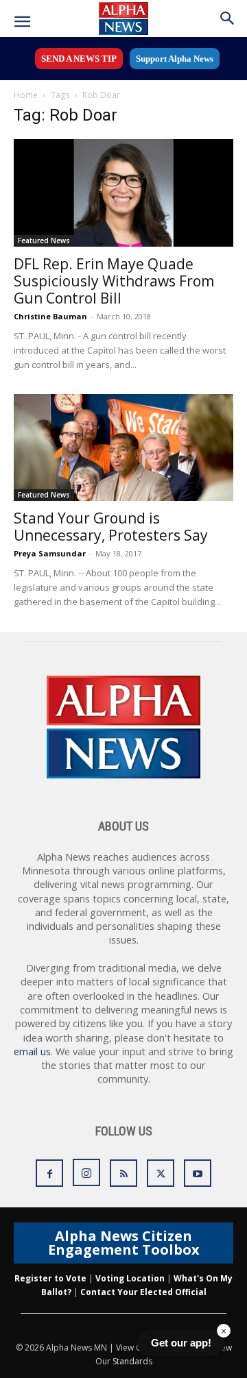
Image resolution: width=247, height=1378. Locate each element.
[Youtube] (197, 1173)
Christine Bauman (50, 316)
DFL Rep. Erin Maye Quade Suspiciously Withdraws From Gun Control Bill (114, 281)
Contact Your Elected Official (143, 1292)
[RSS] (123, 1173)
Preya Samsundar (50, 553)
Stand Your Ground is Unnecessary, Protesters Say (111, 526)
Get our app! (181, 1343)
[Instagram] (86, 1172)
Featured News (44, 240)
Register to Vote (50, 1278)
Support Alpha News (174, 58)
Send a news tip (79, 58)
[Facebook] (49, 1173)
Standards (132, 1361)
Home (26, 95)
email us (32, 1051)
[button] (22, 21)
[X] (160, 1173)
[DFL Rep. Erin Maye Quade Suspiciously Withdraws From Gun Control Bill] (123, 193)
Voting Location (130, 1278)
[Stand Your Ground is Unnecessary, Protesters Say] (123, 448)
